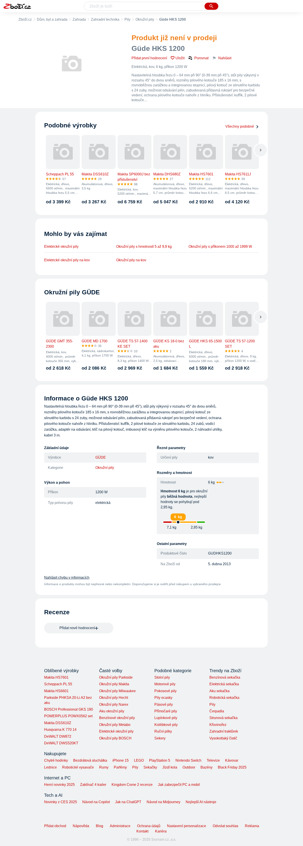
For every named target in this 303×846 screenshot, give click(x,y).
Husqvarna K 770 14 (60, 729)
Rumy (103, 767)
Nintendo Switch (188, 760)
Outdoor (189, 767)
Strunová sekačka (223, 718)
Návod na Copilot (96, 802)
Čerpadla (216, 711)
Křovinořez (217, 725)
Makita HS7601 (56, 677)
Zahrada (79, 19)
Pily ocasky (163, 697)
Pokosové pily (165, 691)
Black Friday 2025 (232, 767)
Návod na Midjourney (163, 802)
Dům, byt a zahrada (52, 19)
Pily (127, 19)
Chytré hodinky (56, 760)
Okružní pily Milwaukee (117, 691)
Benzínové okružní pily (117, 718)
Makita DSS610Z (57, 723)
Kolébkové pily (166, 725)
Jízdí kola (169, 767)
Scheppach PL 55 (58, 684)
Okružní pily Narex (113, 704)
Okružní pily (145, 19)
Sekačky (150, 767)
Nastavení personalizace (186, 826)
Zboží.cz (25, 19)
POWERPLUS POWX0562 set (68, 716)
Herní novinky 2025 (59, 785)
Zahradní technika (105, 19)
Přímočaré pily (165, 711)
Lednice (50, 767)
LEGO (139, 760)
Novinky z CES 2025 (60, 802)
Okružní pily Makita (114, 684)
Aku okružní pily (111, 711)
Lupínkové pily (165, 718)
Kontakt (142, 831)
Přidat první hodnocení (149, 58)
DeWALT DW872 (57, 736)
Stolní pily (162, 677)
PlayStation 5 (159, 760)
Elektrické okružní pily (61, 246)
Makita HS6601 (56, 691)
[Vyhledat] (211, 6)
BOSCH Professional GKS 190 (68, 709)
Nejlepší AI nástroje (201, 802)
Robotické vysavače (78, 767)
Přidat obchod (55, 826)
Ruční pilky (163, 731)
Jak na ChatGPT (128, 802)
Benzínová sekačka (224, 677)
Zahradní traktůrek (223, 731)
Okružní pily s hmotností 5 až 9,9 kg (144, 246)
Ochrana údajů (148, 826)
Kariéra (161, 831)
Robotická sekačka (224, 697)
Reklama (252, 826)
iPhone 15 (120, 760)
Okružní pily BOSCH (115, 738)
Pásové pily (163, 704)
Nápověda (81, 826)
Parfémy (120, 767)
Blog (99, 826)
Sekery (159, 738)
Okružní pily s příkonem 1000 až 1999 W (220, 246)
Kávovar (231, 760)
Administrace (120, 826)
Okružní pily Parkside (116, 677)
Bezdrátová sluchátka (90, 760)
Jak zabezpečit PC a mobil (179, 785)
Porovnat (201, 58)
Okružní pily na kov (131, 260)
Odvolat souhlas (225, 826)
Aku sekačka (219, 691)
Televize (213, 760)
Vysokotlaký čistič (223, 738)
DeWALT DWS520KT (61, 743)
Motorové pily (164, 684)
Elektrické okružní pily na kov (67, 260)
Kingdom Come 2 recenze (132, 785)
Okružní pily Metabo (114, 725)
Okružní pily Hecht (113, 697)
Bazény (206, 767)
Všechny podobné (239, 126)
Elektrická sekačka (224, 684)
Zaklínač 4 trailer (93, 785)
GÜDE (100, 457)
